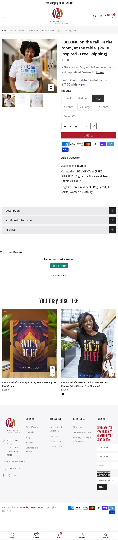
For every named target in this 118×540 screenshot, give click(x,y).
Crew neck (85, 187)
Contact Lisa (55, 441)
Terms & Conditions (82, 432)
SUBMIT (101, 487)
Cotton (72, 187)
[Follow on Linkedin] (15, 475)
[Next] (51, 66)
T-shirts (29, 442)
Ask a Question (70, 157)
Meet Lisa (53, 436)
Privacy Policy (55, 446)
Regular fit (99, 187)
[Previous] (8, 66)
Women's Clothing (81, 192)
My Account (78, 427)
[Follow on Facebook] (3, 475)
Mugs (28, 437)
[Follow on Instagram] (9, 475)
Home (4, 30)
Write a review (59, 265)
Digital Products (33, 427)
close (6, 3)
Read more (100, 72)
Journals (30, 432)
